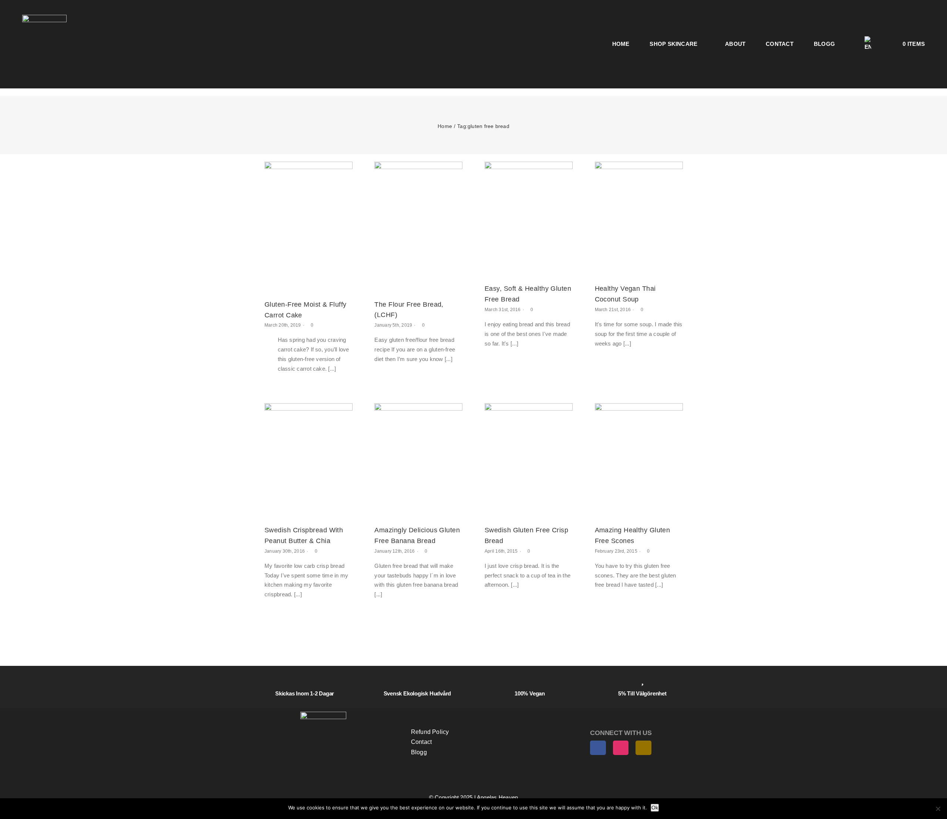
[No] (937, 808)
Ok (654, 807)
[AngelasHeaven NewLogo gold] (323, 714)
